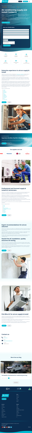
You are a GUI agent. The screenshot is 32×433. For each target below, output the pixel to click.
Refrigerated (5, 95)
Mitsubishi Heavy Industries (7, 208)
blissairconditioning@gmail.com (8, 340)
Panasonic (4, 209)
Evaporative (4, 92)
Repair (2, 412)
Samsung (4, 211)
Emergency (3, 407)
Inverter (4, 94)
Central (4, 89)
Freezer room (5, 99)
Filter (4, 98)
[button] (29, 1)
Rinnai (4, 210)
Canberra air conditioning (20, 74)
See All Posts (16, 382)
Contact (20, 1)
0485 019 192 (25, 1)
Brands (17, 404)
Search (17, 401)
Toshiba (4, 212)
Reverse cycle (5, 96)
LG (3, 207)
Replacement (3, 414)
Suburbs (17, 397)
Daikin (4, 205)
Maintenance (3, 411)
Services (5, 5)
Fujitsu (4, 206)
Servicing (3, 415)
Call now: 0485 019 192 (6, 22)
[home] (10, 1)
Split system (4, 91)
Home (2, 5)
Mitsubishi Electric (18, 415)
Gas (3, 93)
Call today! (4, 102)
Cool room (4, 97)
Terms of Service (4, 425)
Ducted (4, 90)
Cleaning (3, 405)
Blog (17, 398)
